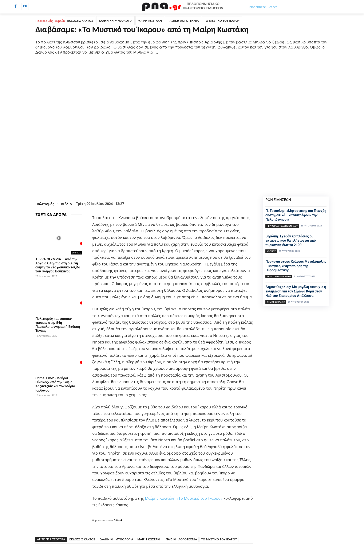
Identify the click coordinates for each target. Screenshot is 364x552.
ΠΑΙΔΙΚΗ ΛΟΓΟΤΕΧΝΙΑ (183, 21)
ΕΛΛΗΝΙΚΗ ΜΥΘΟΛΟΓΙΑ (115, 21)
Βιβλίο (60, 21)
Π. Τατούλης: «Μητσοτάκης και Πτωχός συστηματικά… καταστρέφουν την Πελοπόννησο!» (295, 215)
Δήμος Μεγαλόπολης (279, 276)
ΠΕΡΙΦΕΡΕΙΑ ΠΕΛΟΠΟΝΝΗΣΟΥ (282, 225)
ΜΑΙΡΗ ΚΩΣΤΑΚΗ (150, 21)
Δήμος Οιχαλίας (276, 301)
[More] (166, 189)
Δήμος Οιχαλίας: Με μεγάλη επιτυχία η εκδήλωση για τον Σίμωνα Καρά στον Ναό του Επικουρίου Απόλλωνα (295, 291)
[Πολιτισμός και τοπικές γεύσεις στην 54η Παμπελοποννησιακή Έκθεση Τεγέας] (58, 297)
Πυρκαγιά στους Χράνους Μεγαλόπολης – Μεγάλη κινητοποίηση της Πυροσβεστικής (295, 266)
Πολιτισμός (44, 21)
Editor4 (118, 520)
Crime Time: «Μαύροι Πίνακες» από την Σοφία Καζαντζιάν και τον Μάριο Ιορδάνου (55, 384)
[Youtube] (24, 6)
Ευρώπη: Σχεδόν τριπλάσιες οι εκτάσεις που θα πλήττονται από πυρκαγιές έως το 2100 (290, 240)
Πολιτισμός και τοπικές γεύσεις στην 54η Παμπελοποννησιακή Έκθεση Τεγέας (57, 325)
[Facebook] (15, 6)
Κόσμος (271, 251)
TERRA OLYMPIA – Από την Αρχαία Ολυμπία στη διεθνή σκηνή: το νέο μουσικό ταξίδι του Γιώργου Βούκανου (57, 265)
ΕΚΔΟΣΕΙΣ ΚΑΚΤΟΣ (80, 21)
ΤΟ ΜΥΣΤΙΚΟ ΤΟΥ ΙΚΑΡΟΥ (222, 21)
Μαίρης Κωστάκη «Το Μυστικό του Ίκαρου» (183, 498)
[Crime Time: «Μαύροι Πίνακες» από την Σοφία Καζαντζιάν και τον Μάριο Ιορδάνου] (58, 357)
